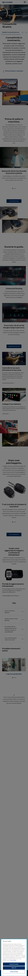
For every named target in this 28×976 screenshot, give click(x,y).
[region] (14, 957)
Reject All (14, 967)
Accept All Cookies (13, 964)
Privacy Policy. (13, 960)
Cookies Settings (14, 971)
